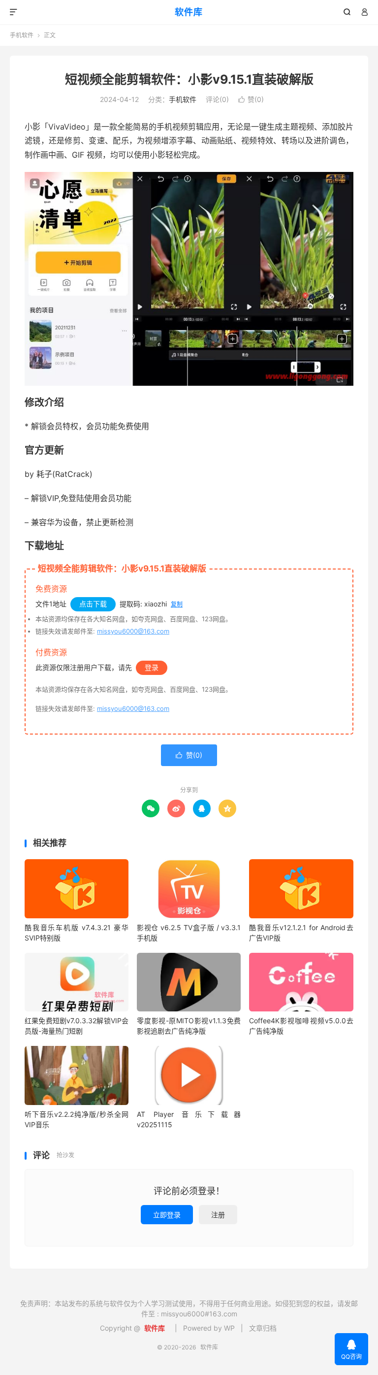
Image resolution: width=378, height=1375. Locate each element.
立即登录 (167, 1214)
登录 (151, 667)
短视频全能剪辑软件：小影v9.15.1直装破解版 (189, 79)
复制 (177, 604)
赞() (251, 99)
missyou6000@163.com (133, 631)
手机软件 (21, 35)
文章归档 (263, 1328)
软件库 (189, 12)
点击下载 (93, 604)
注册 (218, 1214)
